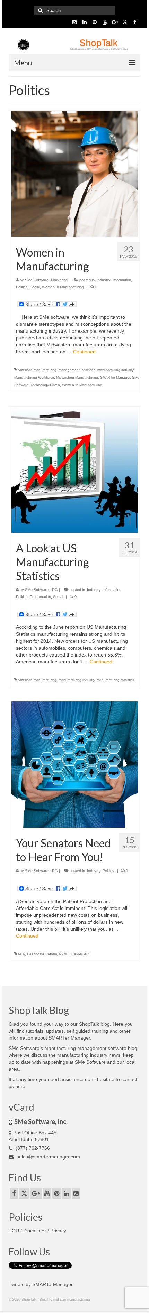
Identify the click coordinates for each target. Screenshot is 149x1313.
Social (35, 287)
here (20, 1086)
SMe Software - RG (41, 590)
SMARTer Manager (115, 377)
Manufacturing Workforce (34, 377)
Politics (22, 287)
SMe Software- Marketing (46, 280)
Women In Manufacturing (63, 287)
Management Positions (77, 370)
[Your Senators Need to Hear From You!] (74, 764)
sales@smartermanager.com (47, 1157)
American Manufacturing (37, 370)
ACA (21, 954)
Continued (84, 351)
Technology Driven (45, 385)
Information (121, 280)
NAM (63, 954)
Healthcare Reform (42, 954)
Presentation (40, 597)
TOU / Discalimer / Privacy (37, 1230)
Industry (103, 280)
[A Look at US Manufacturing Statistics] (74, 469)
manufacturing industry (115, 370)
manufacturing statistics (115, 680)
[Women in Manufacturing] (74, 173)
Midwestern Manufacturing (77, 377)
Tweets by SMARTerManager (41, 1284)
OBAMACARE (80, 954)
